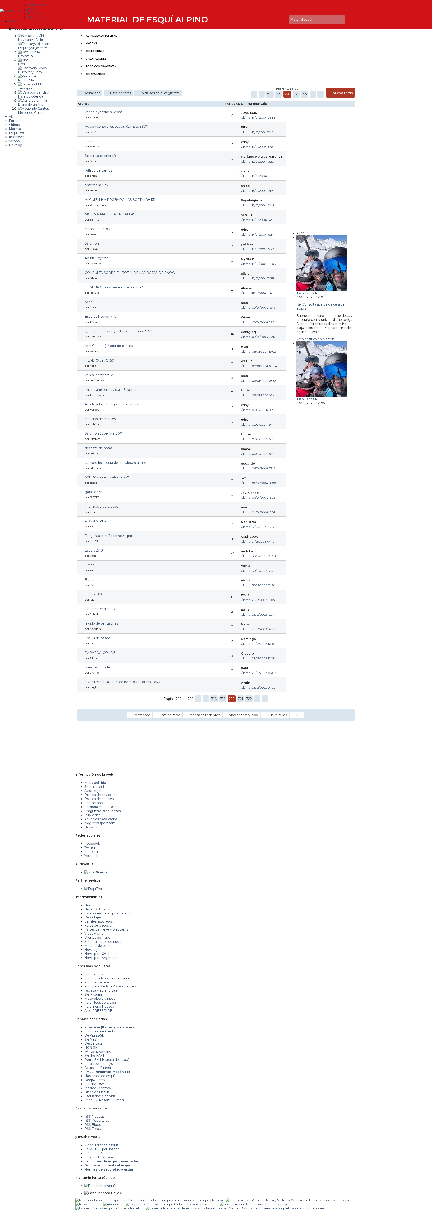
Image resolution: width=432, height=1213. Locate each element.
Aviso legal (92, 791)
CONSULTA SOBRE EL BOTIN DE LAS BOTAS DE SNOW (130, 273)
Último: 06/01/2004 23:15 (258, 468)
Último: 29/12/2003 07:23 (258, 629)
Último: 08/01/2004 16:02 (258, 351)
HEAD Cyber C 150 (99, 360)
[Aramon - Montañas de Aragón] (111, 1204)
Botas (89, 565)
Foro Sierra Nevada (99, 1007)
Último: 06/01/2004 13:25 (258, 497)
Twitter (89, 848)
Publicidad (92, 815)
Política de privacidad (100, 795)
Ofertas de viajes (97, 938)
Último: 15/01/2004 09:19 (257, 205)
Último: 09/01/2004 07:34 (259, 322)
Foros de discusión (98, 925)
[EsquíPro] (93, 889)
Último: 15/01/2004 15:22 (257, 161)
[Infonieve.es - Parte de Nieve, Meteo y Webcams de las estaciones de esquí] (287, 1200)
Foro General (94, 974)
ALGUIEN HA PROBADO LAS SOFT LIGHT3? (120, 200)
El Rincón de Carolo (99, 1031)
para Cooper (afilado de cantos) (109, 346)
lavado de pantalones (101, 623)
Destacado (92, 93)
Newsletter (93, 827)
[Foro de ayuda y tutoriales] (281, 20)
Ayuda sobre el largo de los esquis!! (112, 404)
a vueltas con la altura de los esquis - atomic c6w (122, 682)
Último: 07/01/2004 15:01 (257, 439)
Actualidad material (101, 35)
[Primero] (254, 94)
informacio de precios (102, 507)
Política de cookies (99, 799)
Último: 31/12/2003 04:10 (257, 541)
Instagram (92, 852)
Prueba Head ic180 (100, 609)
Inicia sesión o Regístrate (160, 93)
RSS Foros (92, 1129)
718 (270, 94)
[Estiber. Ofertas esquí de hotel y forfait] (107, 1208)
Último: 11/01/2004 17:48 (257, 293)
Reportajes (92, 917)
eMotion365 (93, 1153)
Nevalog (91, 950)
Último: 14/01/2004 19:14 (257, 234)
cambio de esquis (98, 229)
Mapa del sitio (95, 783)
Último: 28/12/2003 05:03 (258, 673)
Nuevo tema (343, 93)
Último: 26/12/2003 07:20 (258, 687)
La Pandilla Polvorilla (100, 1157)
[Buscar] (285, 20)
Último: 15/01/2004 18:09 (258, 147)
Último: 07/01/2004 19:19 (257, 410)
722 (305, 94)
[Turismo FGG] (254, 1204)
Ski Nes (90, 1039)
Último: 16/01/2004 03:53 (258, 117)
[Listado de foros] (275, 20)
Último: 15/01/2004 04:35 (258, 220)
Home (89, 905)
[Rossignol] (84, 1204)
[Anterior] (262, 94)
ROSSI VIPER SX (98, 521)
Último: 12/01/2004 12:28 (257, 278)
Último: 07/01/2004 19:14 (257, 424)
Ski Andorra (93, 994)
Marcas (91, 43)
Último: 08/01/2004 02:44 (259, 395)
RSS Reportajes (96, 1121)
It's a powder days (98, 1064)
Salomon (92, 243)
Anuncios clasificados (100, 819)
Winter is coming (97, 1052)
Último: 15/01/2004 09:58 (258, 190)
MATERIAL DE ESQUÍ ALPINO (147, 20)
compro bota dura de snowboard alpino (115, 463)
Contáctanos (94, 803)
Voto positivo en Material (315, 339)
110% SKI (91, 1047)
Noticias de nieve (97, 909)
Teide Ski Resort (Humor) (104, 1100)
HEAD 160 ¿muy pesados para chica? (114, 287)
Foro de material (97, 982)
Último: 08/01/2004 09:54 (259, 366)
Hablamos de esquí (99, 1076)
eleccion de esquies (100, 419)
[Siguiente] (313, 94)
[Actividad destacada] (269, 20)
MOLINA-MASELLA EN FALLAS (110, 214)
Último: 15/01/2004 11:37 (257, 176)
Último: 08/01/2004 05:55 (258, 380)
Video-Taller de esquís (101, 1145)
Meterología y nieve (100, 998)
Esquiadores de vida (100, 1096)
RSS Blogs (92, 1125)
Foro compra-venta (101, 66)
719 (278, 94)
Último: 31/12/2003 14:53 (257, 527)
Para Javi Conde (97, 667)
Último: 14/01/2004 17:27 (257, 249)
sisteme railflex (96, 185)
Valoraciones (96, 58)
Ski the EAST (94, 1056)
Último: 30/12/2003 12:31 (257, 570)
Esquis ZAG (94, 550)
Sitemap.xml (94, 787)
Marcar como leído (243, 715)
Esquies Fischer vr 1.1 (101, 317)
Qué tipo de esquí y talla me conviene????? (118, 331)
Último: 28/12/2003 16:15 (257, 644)
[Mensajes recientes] (272, 20)
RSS (299, 715)
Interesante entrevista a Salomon (111, 390)
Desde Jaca (93, 1043)
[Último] (320, 94)
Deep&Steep (94, 1080)
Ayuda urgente (96, 258)
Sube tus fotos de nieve (103, 942)
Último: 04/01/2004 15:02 (258, 512)
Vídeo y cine (94, 934)
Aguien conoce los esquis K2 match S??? (117, 127)
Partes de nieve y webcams (106, 929)
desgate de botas (98, 448)
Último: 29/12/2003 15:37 (257, 614)
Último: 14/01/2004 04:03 (258, 264)
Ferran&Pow (94, 1084)
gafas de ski (94, 492)
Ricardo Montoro (97, 1088)
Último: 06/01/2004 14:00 (258, 483)
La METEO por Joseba (101, 1149)
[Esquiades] (169, 1204)
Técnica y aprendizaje (101, 990)
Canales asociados (98, 921)
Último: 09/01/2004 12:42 (258, 307)
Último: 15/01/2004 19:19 (257, 132)
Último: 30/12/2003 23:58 (258, 556)
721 (296, 94)
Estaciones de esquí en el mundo (110, 913)
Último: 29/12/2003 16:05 (258, 600)
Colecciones (95, 51)
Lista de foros (120, 93)
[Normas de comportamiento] (278, 20)
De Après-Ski (94, 1035)
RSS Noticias (94, 1117)
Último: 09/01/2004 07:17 (258, 337)
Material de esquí (97, 946)
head (89, 302)
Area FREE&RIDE (98, 1011)
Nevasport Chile (96, 954)
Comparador (95, 74)
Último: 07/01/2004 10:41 (257, 454)
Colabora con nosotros (101, 807)
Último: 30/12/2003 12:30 (258, 585)
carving (90, 141)
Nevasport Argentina (100, 958)
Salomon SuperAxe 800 (103, 433)
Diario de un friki (97, 1092)
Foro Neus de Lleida (100, 1003)
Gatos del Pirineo (97, 1068)
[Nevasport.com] (14, 10)
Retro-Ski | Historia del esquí (106, 1060)
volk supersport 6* (99, 375)
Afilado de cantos (98, 170)
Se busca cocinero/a (100, 156)
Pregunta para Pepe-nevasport (109, 536)
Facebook (92, 844)
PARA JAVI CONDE (100, 653)
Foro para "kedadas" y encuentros (110, 986)
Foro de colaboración (100, 978)
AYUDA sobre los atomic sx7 (107, 477)
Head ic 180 (94, 594)
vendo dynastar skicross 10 (106, 112)
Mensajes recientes (204, 715)
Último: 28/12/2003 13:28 (258, 658)
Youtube (91, 856)
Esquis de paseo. (98, 638)
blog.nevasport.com (100, 823)
